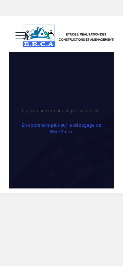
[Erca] (68, 36)
